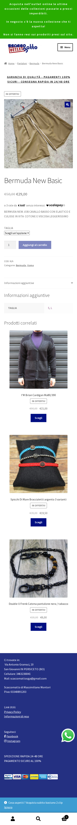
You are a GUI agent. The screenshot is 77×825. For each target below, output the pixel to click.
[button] (67, 104)
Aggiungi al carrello (35, 245)
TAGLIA (8, 228)
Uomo (30, 265)
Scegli (38, 418)
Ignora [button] (8, 807)
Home (11, 63)
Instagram (13, 741)
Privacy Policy (12, 712)
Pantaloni (22, 63)
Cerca (38, 819)
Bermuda (34, 63)
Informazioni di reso (16, 716)
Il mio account (13, 819)
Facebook (12, 736)
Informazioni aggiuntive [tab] (19, 283)
